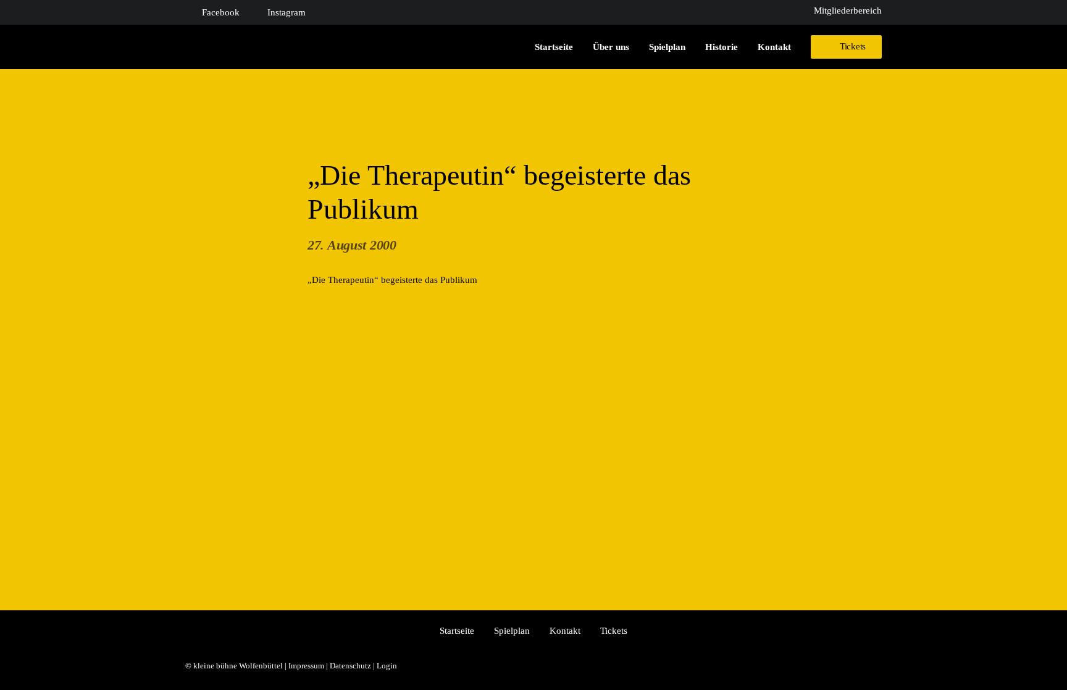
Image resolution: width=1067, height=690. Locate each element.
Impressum (306, 665)
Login (387, 665)
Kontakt (774, 47)
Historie (721, 47)
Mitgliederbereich (848, 10)
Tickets (613, 631)
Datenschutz (350, 665)
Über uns (611, 47)
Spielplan (667, 47)
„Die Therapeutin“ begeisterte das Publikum (392, 280)
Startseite (554, 47)
